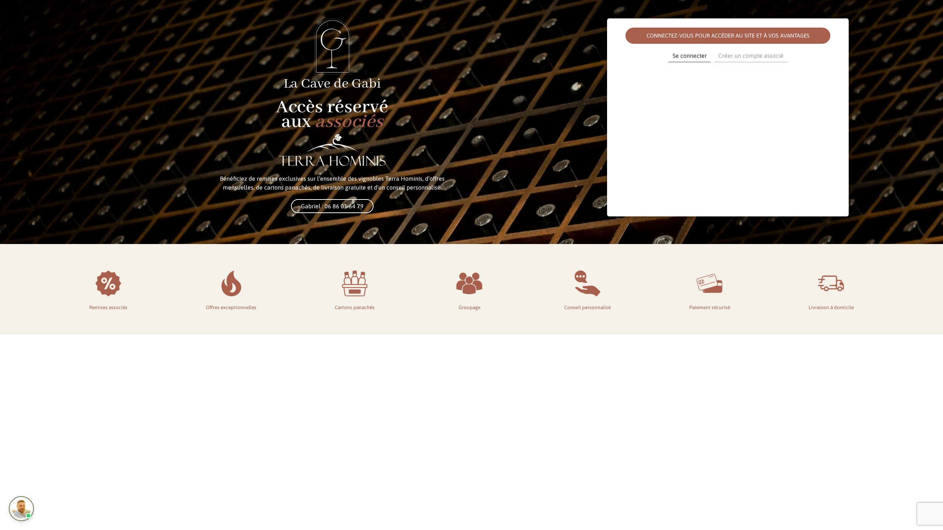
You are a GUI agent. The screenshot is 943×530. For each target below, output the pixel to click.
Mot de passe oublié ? (728, 192)
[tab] (690, 56)
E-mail (652, 76)
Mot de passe (659, 108)
